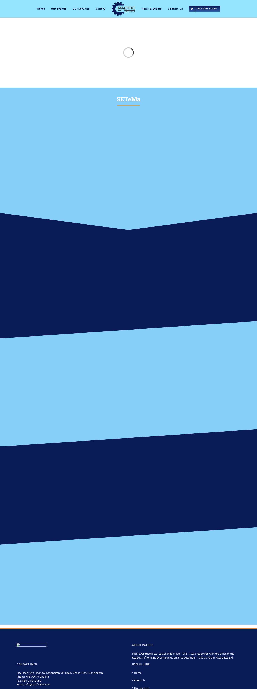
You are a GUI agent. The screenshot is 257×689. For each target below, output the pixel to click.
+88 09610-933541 (37, 676)
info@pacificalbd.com (38, 684)
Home (137, 672)
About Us (139, 680)
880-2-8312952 (31, 680)
